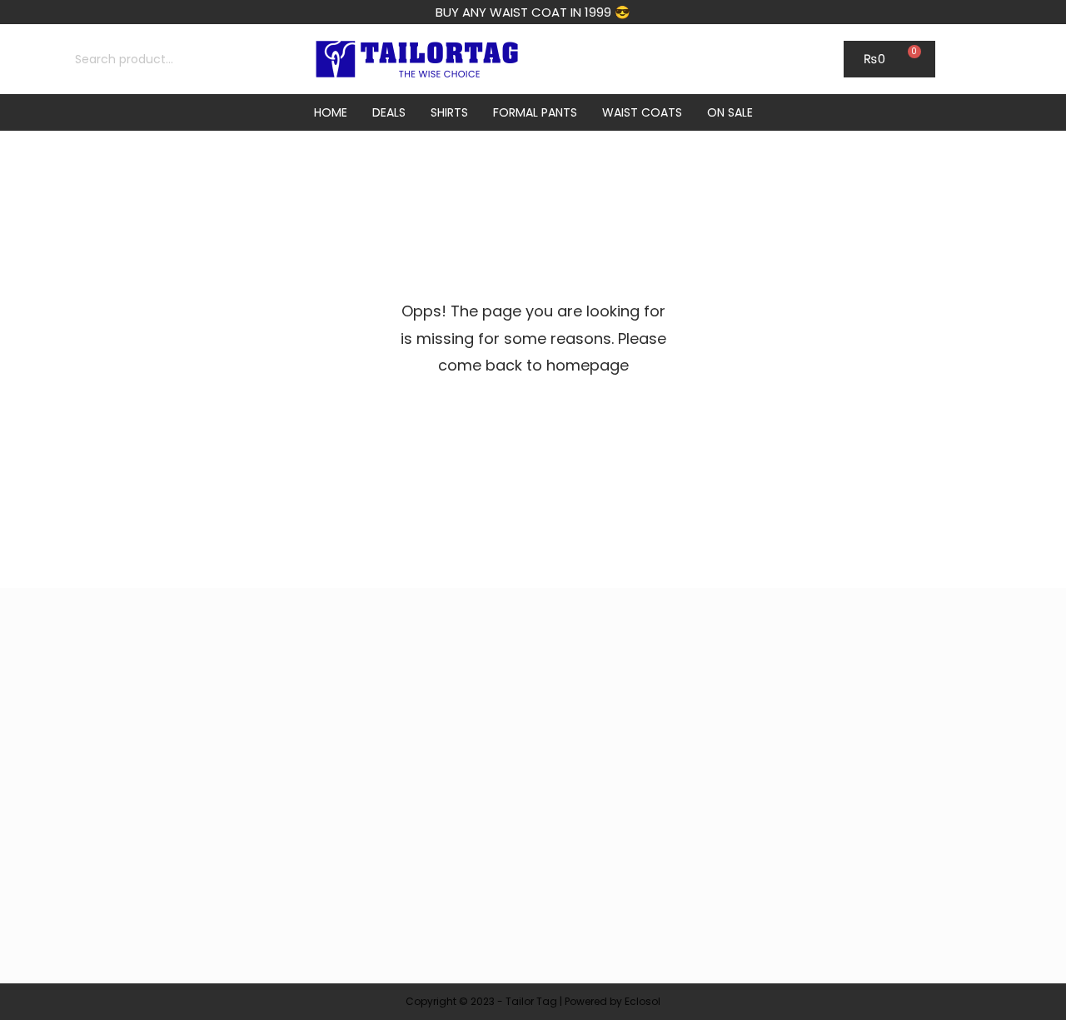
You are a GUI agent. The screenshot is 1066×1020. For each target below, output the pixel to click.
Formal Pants (535, 112)
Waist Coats (642, 112)
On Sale (730, 112)
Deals (389, 112)
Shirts (449, 112)
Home (330, 112)
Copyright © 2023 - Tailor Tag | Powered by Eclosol (533, 1001)
